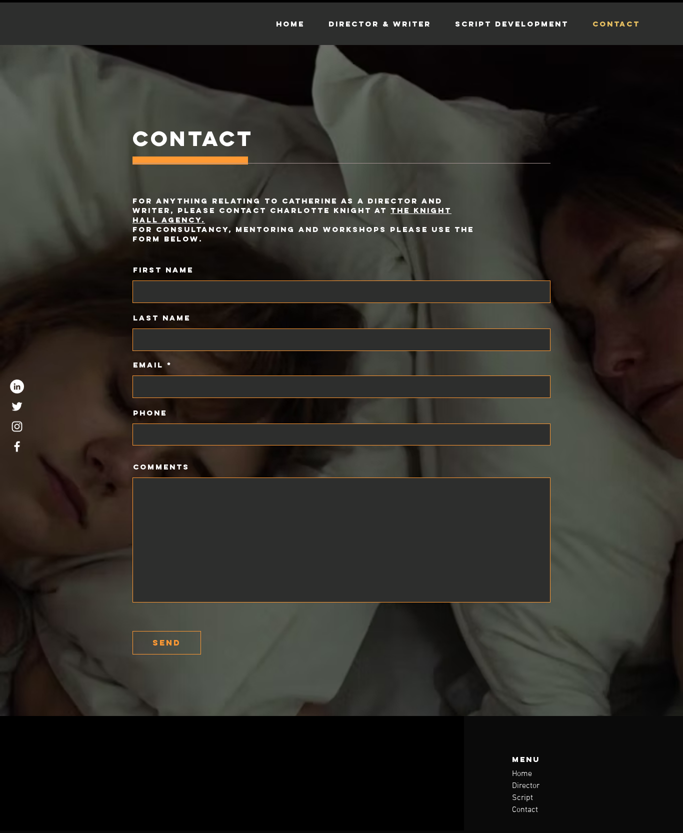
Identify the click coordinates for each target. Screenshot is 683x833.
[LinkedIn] (17, 387)
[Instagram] (17, 427)
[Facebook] (17, 447)
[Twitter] (17, 407)
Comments (161, 467)
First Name (163, 269)
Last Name (161, 317)
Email (148, 365)
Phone (150, 413)
